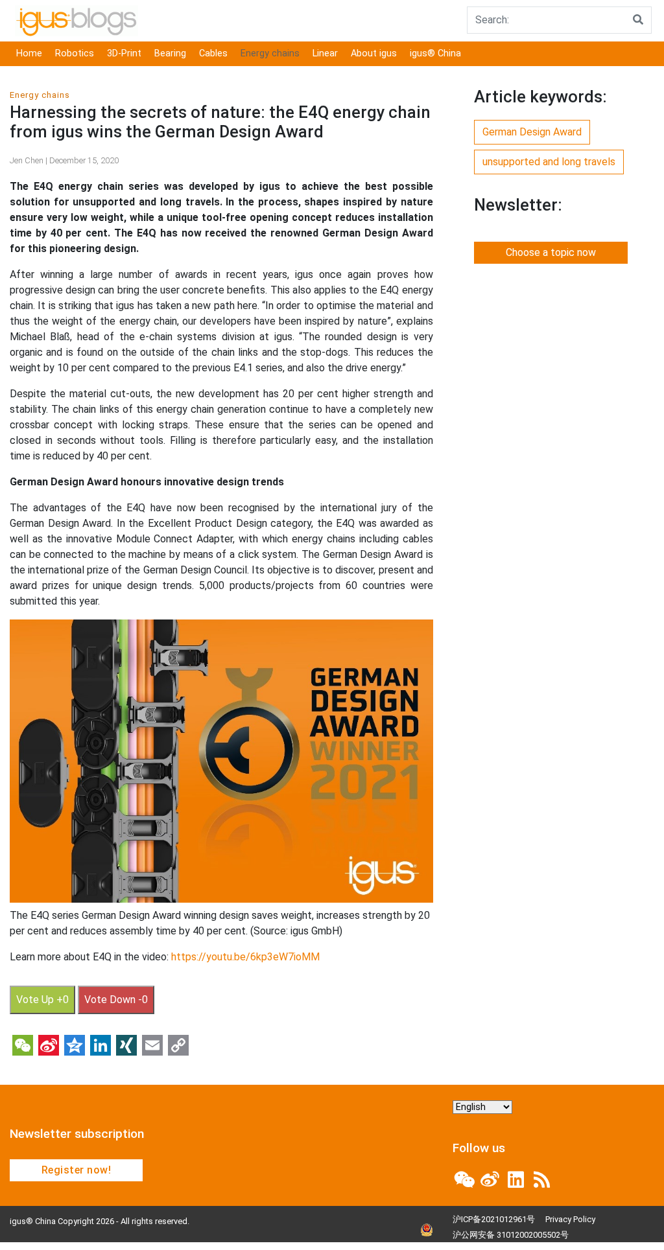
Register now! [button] (76, 1170)
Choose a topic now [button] (551, 252)
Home (29, 53)
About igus (374, 53)
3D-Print (124, 53)
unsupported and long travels (548, 162)
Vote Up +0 (42, 999)
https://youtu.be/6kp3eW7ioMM (245, 957)
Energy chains (270, 53)
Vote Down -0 (116, 999)
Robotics (74, 53)
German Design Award (532, 132)
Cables (213, 53)
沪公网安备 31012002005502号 (511, 1235)
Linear (325, 53)
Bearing (170, 53)
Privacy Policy (570, 1219)
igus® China (435, 53)
